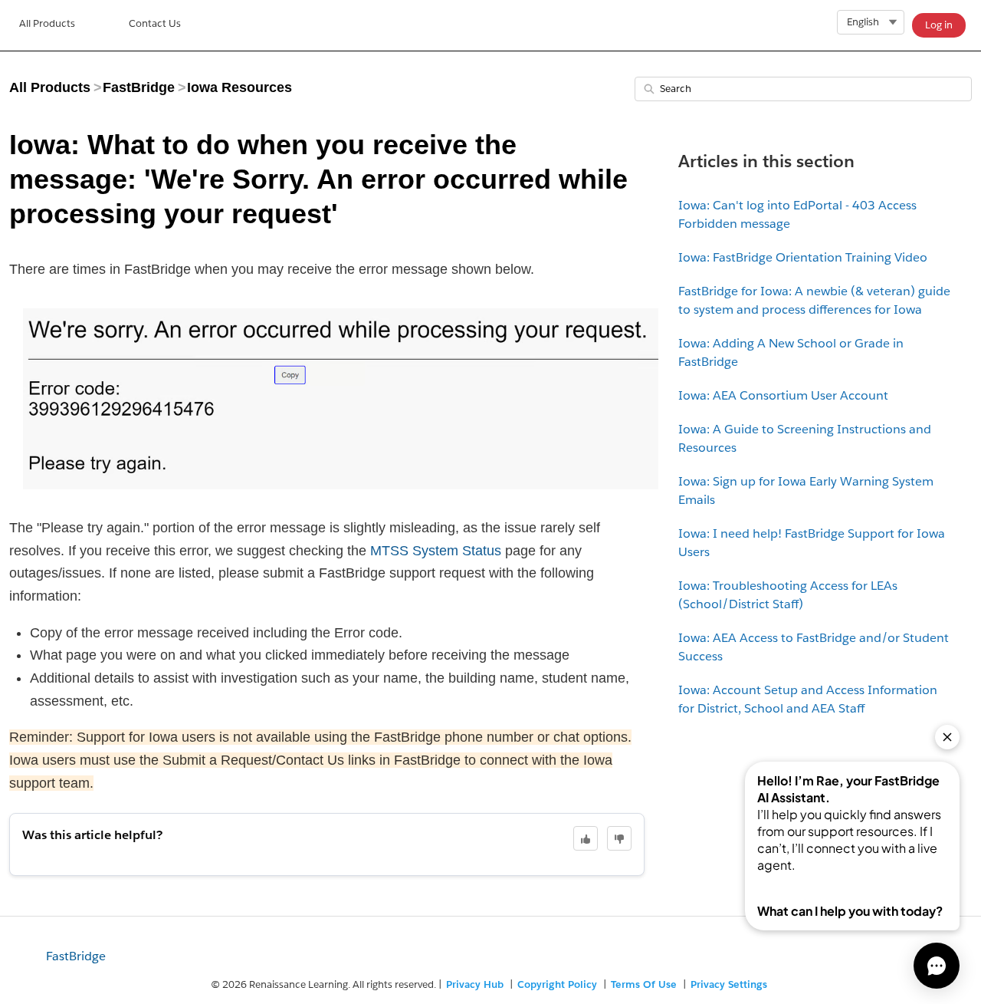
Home (47, 25)
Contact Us (155, 23)
